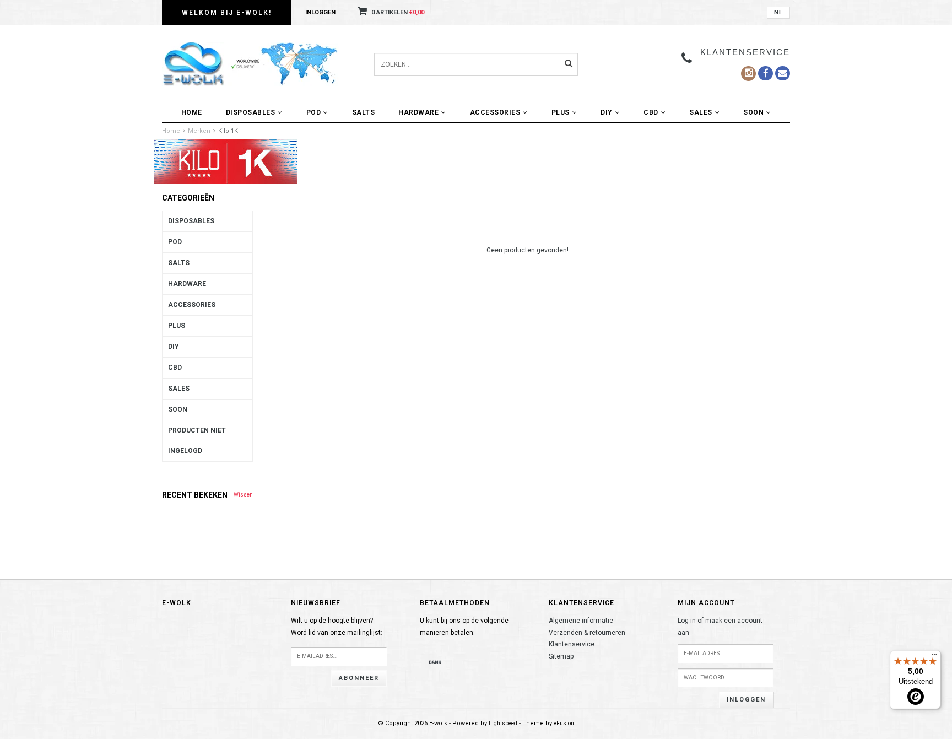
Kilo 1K (228, 130)
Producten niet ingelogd (197, 441)
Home (191, 112)
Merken (199, 130)
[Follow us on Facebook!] (782, 73)
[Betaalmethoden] (435, 662)
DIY (607, 112)
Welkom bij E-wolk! (227, 13)
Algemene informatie (581, 620)
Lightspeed (503, 723)
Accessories (495, 112)
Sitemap (561, 656)
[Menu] (934, 657)
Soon (753, 112)
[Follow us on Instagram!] (748, 73)
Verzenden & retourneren (587, 632)
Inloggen (320, 12)
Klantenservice (571, 644)
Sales (700, 112)
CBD (650, 112)
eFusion (564, 723)
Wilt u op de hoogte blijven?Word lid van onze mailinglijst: (336, 626)
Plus (560, 112)
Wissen (243, 495)
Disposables (250, 112)
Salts (363, 112)
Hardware (418, 112)
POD (313, 112)
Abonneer (359, 678)
